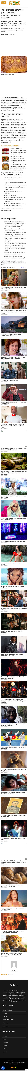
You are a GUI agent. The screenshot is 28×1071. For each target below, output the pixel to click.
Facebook (5, 1036)
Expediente (5, 1016)
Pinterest (5, 1052)
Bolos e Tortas (14, 28)
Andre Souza (4, 34)
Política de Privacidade (8, 1019)
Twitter (4, 1039)
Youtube (5, 1045)
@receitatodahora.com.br (15, 261)
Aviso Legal (5, 1022)
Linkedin (5, 1048)
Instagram (5, 1042)
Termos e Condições (7, 1010)
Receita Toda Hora (5, 28)
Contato (5, 1013)
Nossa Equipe (6, 1026)
